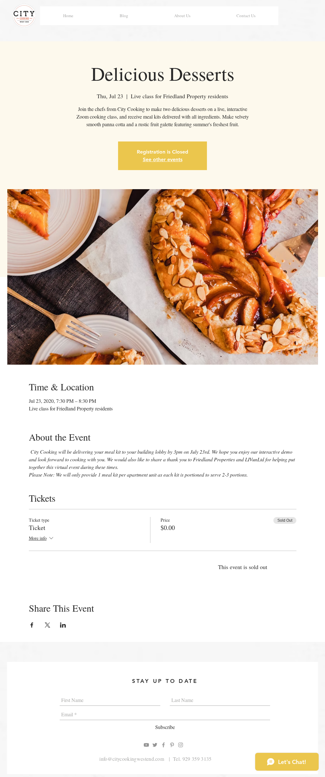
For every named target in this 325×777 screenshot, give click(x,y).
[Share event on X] (47, 625)
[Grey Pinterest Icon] (172, 745)
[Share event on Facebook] (32, 625)
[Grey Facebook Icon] (163, 745)
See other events (162, 159)
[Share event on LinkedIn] (63, 625)
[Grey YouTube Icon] (146, 745)
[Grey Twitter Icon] (155, 745)
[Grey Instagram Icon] (180, 745)
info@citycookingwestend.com (131, 758)
